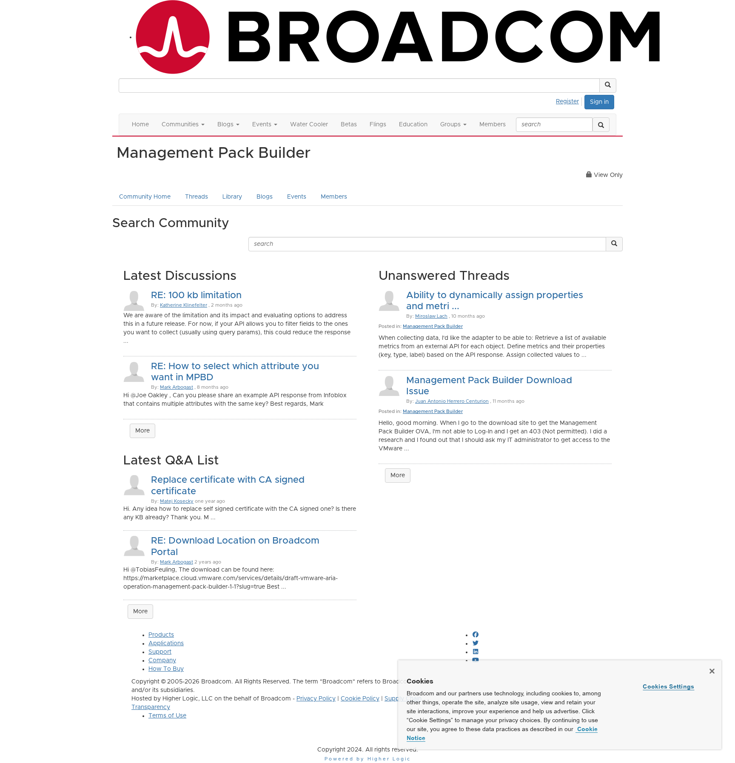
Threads (196, 197)
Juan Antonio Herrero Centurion (452, 401)
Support (159, 652)
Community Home (145, 197)
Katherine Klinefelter (183, 305)
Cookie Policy (360, 699)
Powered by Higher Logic (368, 759)
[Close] (712, 671)
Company (162, 660)
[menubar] (569, 100)
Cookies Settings (668, 686)
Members (334, 197)
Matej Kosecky (177, 501)
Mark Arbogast (176, 387)
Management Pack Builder (433, 326)
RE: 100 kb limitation (196, 295)
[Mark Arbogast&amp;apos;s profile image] (134, 546)
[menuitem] (569, 100)
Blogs (264, 197)
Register (567, 102)
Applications (166, 643)
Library (232, 197)
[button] (607, 85)
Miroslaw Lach (431, 316)
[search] (601, 124)
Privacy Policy (316, 699)
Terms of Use (167, 716)
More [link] (140, 612)
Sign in (599, 102)
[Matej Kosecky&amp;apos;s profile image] (134, 485)
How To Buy (166, 669)
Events (296, 197)
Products (161, 635)
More (142, 431)
